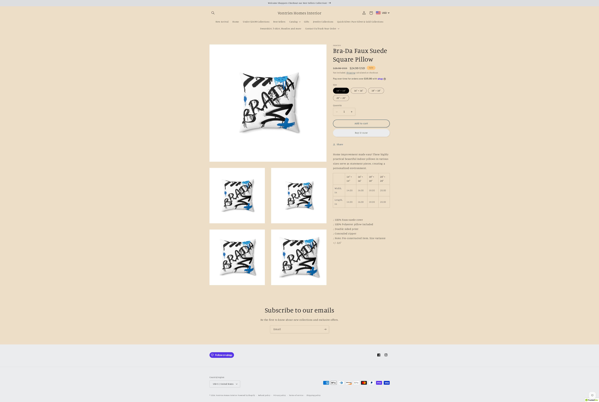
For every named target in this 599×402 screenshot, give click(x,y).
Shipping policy (314, 395)
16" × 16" (358, 90)
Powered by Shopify (246, 395)
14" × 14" (341, 90)
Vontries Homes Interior (226, 395)
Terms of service (296, 395)
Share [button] (340, 144)
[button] (213, 13)
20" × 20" (341, 98)
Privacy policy (279, 395)
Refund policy (264, 395)
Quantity (337, 105)
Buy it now (361, 132)
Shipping (350, 73)
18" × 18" (376, 90)
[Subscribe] (325, 329)
